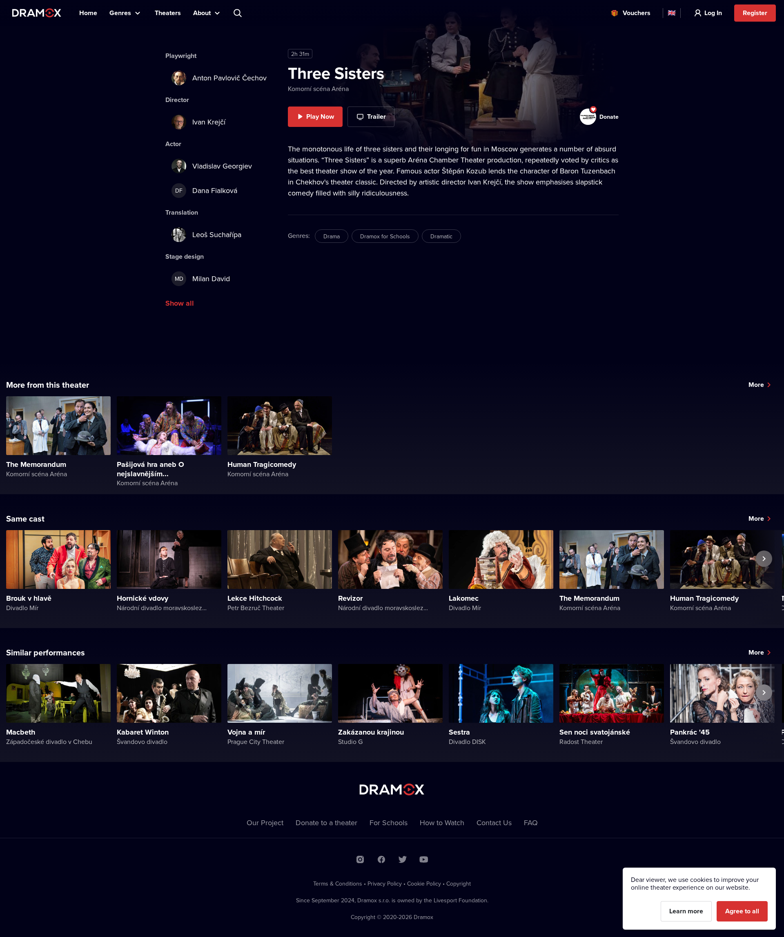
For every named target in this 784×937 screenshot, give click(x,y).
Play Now (320, 116)
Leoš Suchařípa (216, 234)
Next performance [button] (764, 577)
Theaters (168, 13)
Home (88, 13)
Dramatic (441, 236)
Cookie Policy (424, 883)
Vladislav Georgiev (222, 166)
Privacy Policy (385, 883)
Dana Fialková (206, 190)
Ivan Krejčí (208, 122)
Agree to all (742, 911)
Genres (120, 13)
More (756, 384)
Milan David (202, 278)
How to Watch (442, 822)
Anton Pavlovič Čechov (229, 78)
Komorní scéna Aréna (318, 88)
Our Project (265, 822)
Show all (179, 303)
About (202, 13)
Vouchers (636, 13)
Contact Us (494, 822)
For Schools (389, 822)
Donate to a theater (326, 822)
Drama (331, 236)
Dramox (36, 12)
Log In (713, 13)
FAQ (531, 822)
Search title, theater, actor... (238, 13)
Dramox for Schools (385, 236)
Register (755, 13)
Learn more (686, 911)
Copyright (458, 883)
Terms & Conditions (337, 883)
